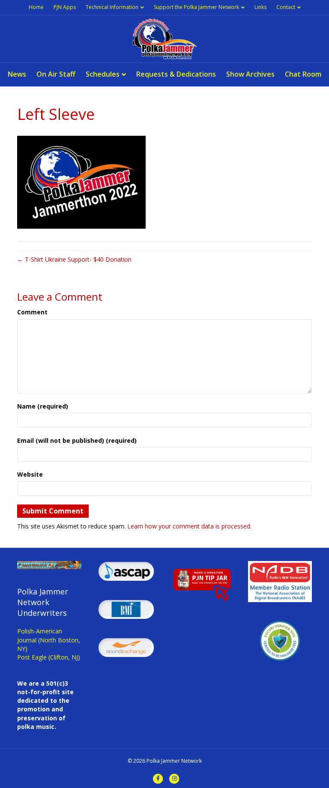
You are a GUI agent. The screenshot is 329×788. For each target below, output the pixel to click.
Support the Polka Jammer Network (196, 7)
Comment (32, 312)
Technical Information (112, 7)
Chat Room (303, 74)
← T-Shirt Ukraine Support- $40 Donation (74, 259)
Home (36, 7)
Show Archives (250, 74)
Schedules (103, 74)
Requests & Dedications (176, 74)
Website (30, 474)
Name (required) (42, 406)
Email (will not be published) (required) (77, 440)
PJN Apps (65, 7)
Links (260, 7)
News (17, 74)
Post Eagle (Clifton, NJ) (48, 657)
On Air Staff (55, 74)
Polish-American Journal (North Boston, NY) (48, 640)
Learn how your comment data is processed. (189, 526)
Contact (285, 7)
